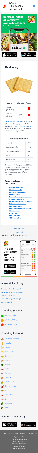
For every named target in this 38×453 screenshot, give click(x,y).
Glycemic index (19, 437)
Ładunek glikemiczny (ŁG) (22, 126)
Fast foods (9, 351)
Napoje (8, 343)
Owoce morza (10, 386)
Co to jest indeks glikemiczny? (11, 289)
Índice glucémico (19, 441)
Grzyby (8, 373)
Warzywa (8, 403)
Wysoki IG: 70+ (11, 324)
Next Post (19, 232)
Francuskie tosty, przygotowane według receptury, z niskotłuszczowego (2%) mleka (20, 199)
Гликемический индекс (19, 439)
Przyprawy (9, 395)
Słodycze (8, 399)
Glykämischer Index (19, 444)
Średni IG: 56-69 (11, 320)
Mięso (7, 369)
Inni (6, 408)
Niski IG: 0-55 (10, 315)
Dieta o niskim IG (6, 302)
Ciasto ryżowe (14, 211)
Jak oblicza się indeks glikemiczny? (12, 292)
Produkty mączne (12, 339)
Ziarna (7, 360)
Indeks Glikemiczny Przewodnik (16, 6)
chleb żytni (13, 213)
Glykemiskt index (19, 448)
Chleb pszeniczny (15, 218)
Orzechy (8, 377)
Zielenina (8, 364)
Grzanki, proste (14, 194)
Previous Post (19, 228)
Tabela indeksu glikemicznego (11, 299)
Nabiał (7, 347)
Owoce (8, 356)
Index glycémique (19, 446)
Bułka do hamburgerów (17, 204)
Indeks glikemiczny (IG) (13, 121)
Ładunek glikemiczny (8, 295)
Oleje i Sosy (9, 382)
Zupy (7, 390)
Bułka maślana (14, 215)
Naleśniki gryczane (16, 187)
